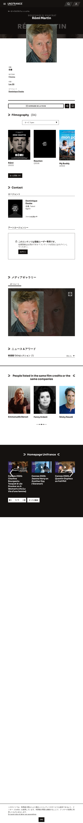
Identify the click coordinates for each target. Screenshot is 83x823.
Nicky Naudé (66, 417)
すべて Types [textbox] (29, 122)
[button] (70, 294)
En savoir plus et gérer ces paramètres (22, 814)
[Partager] (67, 106)
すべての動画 (33, 500)
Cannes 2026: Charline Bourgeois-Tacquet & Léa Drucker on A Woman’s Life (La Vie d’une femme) (17, 484)
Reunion (38, 161)
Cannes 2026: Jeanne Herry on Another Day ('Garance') (40, 480)
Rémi (11, 163)
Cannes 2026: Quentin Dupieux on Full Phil (64, 478)
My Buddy (64, 163)
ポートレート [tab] (14, 284)
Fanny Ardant (40, 417)
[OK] (41, 819)
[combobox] (40, 122)
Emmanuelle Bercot (18, 417)
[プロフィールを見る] (76, 4)
